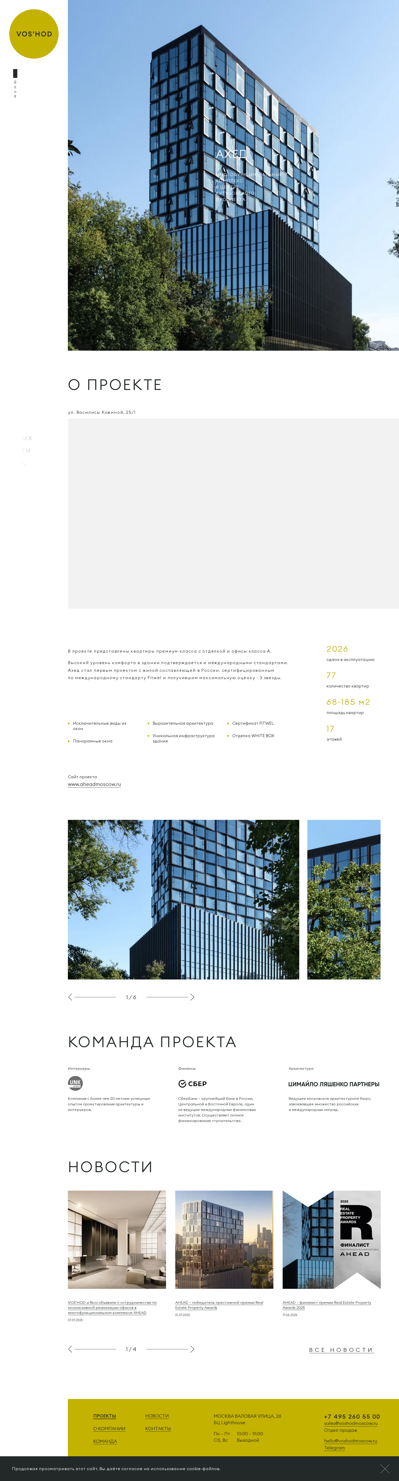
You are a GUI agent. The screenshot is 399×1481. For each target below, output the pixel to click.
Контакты (158, 1428)
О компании (109, 1428)
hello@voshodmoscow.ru (350, 1441)
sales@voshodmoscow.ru (351, 1423)
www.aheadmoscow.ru (94, 784)
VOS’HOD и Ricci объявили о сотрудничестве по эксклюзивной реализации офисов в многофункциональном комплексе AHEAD (112, 1307)
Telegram (334, 1448)
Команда (105, 1441)
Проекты (104, 1416)
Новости (157, 1416)
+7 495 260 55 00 (352, 1416)
